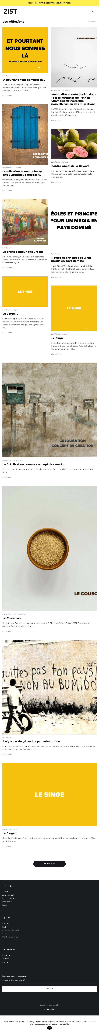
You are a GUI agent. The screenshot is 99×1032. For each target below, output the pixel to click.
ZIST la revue (17, 168)
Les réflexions (6, 76)
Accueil (5, 892)
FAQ (4, 927)
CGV (4, 934)
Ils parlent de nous (10, 930)
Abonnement (8, 895)
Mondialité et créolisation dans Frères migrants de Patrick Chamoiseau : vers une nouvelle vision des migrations (73, 99)
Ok (49, 1028)
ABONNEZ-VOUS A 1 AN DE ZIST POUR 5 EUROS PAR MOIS (49, 3)
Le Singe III (59, 338)
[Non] (96, 1025)
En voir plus (49, 864)
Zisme (15, 614)
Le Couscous (11, 618)
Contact (6, 923)
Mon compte (8, 898)
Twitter (5, 959)
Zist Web (16, 76)
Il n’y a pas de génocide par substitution (31, 741)
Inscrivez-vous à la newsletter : (14, 976)
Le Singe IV (10, 313)
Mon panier (7, 902)
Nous (4, 905)
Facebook (7, 955)
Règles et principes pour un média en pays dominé (71, 259)
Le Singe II (10, 833)
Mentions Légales (10, 937)
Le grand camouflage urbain (22, 251)
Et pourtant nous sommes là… (23, 79)
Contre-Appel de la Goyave (70, 166)
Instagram (6, 962)
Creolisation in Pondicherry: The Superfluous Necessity (22, 173)
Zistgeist (15, 310)
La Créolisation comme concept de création (33, 464)
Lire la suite (7, 96)
